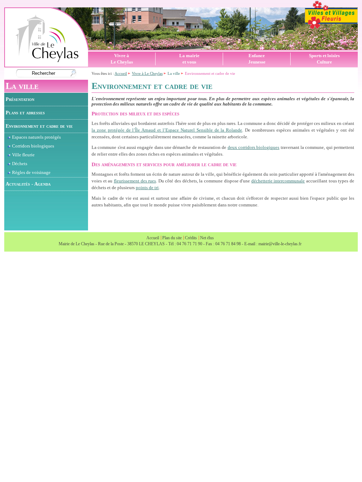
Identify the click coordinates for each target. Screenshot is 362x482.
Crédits (191, 238)
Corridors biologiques (33, 146)
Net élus (207, 238)
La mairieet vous (189, 59)
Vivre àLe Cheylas (122, 59)
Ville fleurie (23, 154)
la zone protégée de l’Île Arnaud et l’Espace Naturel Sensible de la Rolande (167, 130)
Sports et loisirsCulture (324, 59)
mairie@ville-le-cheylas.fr (280, 244)
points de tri (147, 187)
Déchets (19, 163)
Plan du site (172, 238)
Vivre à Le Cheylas (147, 73)
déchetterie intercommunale (278, 181)
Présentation (20, 99)
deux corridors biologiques (254, 147)
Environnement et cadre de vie (39, 126)
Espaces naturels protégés (36, 137)
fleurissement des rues (135, 181)
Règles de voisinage (31, 172)
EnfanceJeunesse (256, 59)
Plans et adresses (25, 112)
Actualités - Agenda (28, 184)
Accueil (121, 73)
